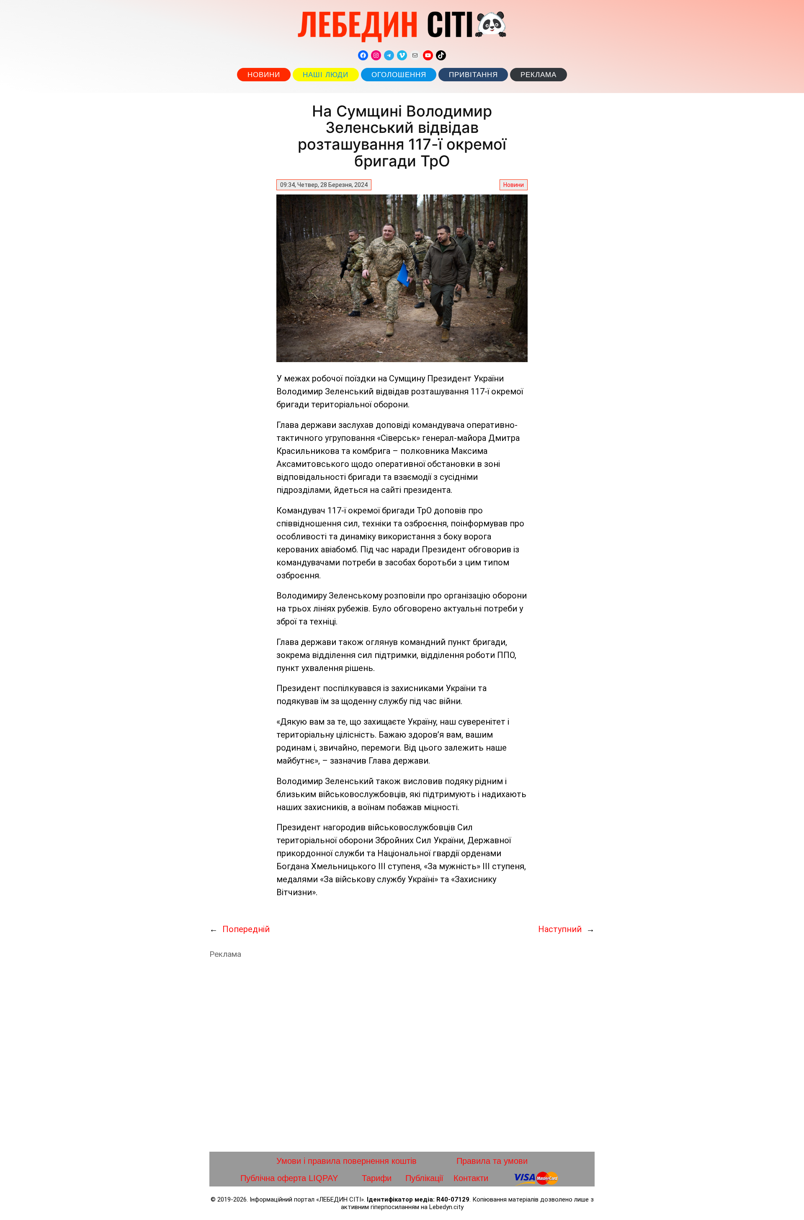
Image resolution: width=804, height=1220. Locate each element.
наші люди (325, 75)
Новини (263, 75)
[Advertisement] (402, 1055)
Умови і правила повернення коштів (346, 1161)
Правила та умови (492, 1161)
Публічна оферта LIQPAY (289, 1178)
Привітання (473, 75)
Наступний (560, 929)
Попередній (246, 929)
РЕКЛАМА (539, 75)
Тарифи (377, 1178)
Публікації (424, 1178)
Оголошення (398, 75)
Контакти (471, 1178)
